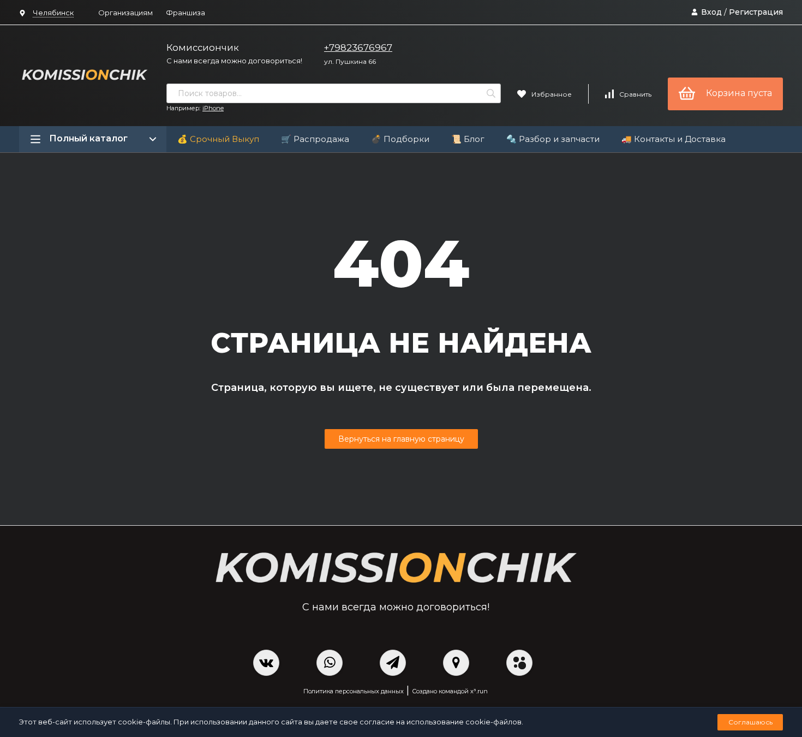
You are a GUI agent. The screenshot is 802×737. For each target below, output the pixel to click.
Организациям (125, 12)
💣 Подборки (400, 139)
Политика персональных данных (353, 691)
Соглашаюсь (750, 722)
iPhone (213, 108)
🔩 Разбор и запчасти (553, 139)
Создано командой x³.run (450, 691)
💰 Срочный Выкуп (218, 139)
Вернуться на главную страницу (401, 439)
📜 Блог (467, 139)
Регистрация (756, 12)
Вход (711, 12)
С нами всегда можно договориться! (234, 60)
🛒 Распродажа (315, 139)
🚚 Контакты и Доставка (673, 139)
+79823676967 (358, 47)
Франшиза (185, 12)
